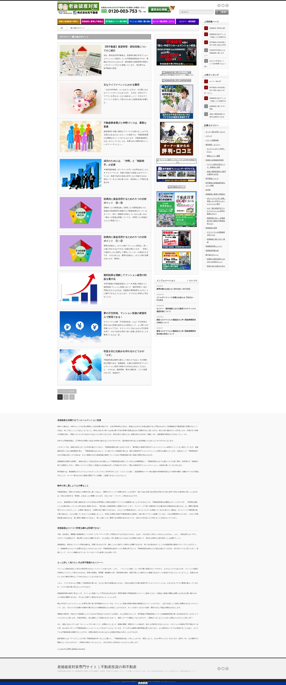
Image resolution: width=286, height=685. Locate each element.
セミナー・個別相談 (187, 21)
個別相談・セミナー (213, 144)
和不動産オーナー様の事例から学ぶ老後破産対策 (116, 22)
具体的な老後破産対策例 (215, 160)
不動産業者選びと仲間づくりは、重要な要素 (125, 125)
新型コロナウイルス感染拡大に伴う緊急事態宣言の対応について (176, 321)
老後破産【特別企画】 (217, 28)
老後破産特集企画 (212, 250)
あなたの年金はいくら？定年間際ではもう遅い (215, 63)
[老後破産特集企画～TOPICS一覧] (176, 65)
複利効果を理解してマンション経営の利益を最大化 (125, 277)
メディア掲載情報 (212, 140)
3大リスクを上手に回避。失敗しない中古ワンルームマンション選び (216, 201)
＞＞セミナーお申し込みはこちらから (71, 649)
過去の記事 (193, 280)
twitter (223, 5)
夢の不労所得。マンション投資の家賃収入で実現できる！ (125, 315)
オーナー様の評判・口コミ (163, 21)
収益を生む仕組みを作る (216, 266)
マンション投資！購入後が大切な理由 (140, 22)
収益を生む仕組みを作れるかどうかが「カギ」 (124, 353)
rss (219, 5)
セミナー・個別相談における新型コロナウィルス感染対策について (176, 310)
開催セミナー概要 (213, 156)
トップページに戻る (67, 391)
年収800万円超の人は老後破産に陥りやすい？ (214, 53)
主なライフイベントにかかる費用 (121, 84)
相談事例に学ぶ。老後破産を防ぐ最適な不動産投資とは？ (216, 220)
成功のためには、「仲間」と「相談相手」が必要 (124, 163)
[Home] (61, 28)
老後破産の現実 (211, 228)
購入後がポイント (212, 255)
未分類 (208, 190)
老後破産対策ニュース (214, 246)
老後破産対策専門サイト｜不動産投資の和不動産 (97, 667)
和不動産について (212, 178)
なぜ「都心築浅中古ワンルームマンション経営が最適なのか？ (216, 211)
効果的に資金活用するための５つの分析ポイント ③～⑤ (125, 201)
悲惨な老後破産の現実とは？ (69, 22)
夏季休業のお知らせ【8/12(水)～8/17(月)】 (174, 289)
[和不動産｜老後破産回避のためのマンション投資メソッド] (78, 13)
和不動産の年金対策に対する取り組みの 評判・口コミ (215, 90)
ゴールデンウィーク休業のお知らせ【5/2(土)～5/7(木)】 (175, 298)
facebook (227, 5)
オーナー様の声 (215, 81)
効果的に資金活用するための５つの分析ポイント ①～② (125, 239)
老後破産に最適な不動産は (92, 21)
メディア (209, 136)
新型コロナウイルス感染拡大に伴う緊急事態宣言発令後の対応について (176, 332)
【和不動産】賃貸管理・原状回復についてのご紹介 (125, 48)
